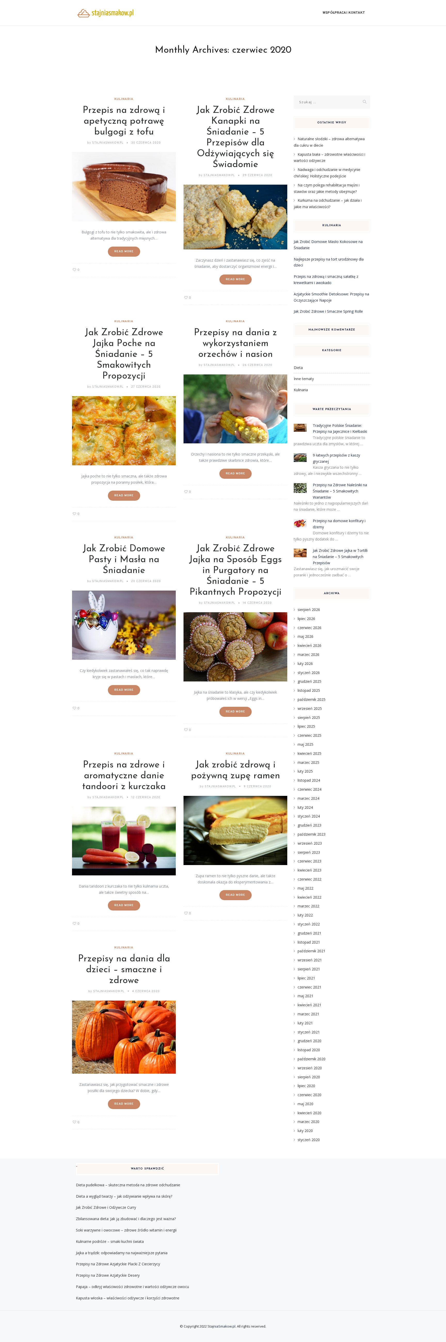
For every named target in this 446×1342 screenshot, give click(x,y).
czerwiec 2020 (309, 1094)
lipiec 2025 (306, 726)
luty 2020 (305, 1130)
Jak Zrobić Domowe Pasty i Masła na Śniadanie (124, 559)
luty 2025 (305, 771)
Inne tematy (304, 378)
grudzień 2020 (309, 1040)
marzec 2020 (308, 1121)
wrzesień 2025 (310, 708)
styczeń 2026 (309, 672)
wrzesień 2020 (310, 1067)
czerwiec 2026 (309, 627)
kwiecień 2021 (309, 1004)
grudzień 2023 (309, 825)
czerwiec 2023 (309, 861)
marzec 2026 (308, 654)
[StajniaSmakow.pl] (105, 13)
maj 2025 (305, 744)
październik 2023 (311, 834)
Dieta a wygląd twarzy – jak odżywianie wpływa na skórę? (124, 1196)
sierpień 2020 (309, 1076)
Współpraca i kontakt (344, 13)
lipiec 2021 (306, 978)
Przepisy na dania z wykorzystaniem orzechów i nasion (235, 343)
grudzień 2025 (309, 681)
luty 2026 (305, 663)
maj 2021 (305, 995)
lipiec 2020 (306, 1085)
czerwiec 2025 (309, 735)
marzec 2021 (308, 1013)
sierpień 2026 (309, 609)
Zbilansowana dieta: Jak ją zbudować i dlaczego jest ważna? (126, 1218)
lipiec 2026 (306, 618)
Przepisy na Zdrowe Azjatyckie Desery (108, 1275)
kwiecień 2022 (309, 897)
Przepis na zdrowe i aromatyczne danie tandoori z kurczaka (124, 775)
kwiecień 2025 (309, 753)
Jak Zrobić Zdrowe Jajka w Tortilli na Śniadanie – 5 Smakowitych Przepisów (340, 556)
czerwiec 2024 (309, 789)
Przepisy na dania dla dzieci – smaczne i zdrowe (124, 969)
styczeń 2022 (309, 924)
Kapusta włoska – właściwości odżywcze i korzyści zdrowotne (127, 1298)
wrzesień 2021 (310, 960)
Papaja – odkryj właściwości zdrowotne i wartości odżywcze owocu (132, 1286)
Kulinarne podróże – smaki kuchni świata (110, 1241)
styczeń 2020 (309, 1139)
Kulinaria (123, 99)
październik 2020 (311, 1058)
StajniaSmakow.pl (221, 1326)
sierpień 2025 (309, 717)
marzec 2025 (308, 762)
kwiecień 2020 (309, 1112)
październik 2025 (311, 699)
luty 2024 (305, 807)
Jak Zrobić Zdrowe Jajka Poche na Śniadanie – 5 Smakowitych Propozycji (124, 354)
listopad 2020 (309, 1049)
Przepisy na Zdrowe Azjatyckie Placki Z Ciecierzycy (118, 1263)
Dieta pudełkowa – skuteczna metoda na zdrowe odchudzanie (128, 1184)
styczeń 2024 (309, 816)
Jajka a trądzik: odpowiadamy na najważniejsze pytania (122, 1252)
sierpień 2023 (309, 852)
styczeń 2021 (309, 1032)
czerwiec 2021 (309, 987)
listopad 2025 (309, 690)
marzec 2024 (308, 798)
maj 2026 (305, 636)
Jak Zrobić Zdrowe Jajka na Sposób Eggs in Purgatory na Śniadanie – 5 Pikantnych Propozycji (235, 570)
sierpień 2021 (309, 969)
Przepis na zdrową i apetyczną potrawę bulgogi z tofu (124, 121)
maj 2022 (305, 888)
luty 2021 (305, 1023)
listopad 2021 (309, 942)
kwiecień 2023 (309, 870)
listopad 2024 (309, 780)
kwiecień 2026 (309, 645)
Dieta (298, 367)
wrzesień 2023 (310, 843)
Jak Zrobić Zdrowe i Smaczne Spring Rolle (328, 311)
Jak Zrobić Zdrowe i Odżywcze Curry (106, 1207)
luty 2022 (305, 915)
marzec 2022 (308, 906)
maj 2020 (305, 1103)
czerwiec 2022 (309, 879)
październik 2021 (311, 950)
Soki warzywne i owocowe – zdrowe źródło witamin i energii (126, 1230)
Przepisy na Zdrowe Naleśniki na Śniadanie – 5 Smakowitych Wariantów (340, 491)
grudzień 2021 (309, 933)
